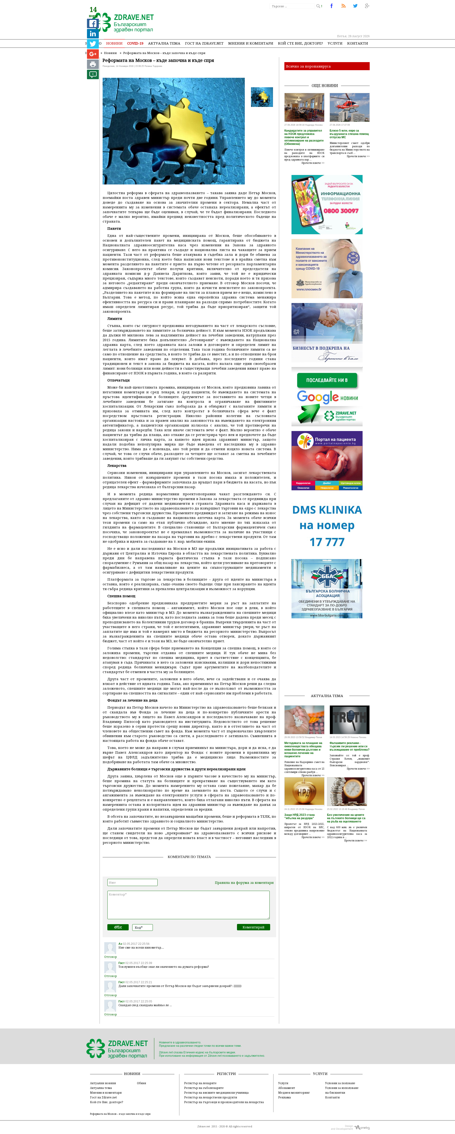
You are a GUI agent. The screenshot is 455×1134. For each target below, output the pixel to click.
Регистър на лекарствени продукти (210, 1097)
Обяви (141, 1083)
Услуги (335, 43)
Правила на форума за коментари (244, 882)
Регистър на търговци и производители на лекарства (224, 1102)
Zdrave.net (203, 1126)
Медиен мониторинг (294, 1092)
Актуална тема (164, 43)
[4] (93, 78)
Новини (114, 43)
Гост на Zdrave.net (103, 1097)
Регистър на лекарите (200, 1083)
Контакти (357, 43)
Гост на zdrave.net (204, 43)
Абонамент (286, 1088)
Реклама (284, 1097)
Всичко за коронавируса (308, 66)
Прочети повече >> (313, 163)
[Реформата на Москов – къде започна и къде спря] (120, 23)
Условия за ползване (340, 1083)
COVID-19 (135, 43)
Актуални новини (103, 1083)
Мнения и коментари (250, 43)
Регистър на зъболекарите (204, 1088)
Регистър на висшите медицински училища (216, 1092)
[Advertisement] (283, 21)
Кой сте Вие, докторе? (300, 43)
